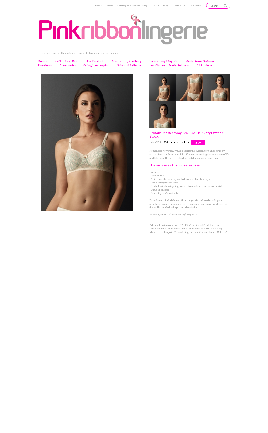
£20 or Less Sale (66, 61)
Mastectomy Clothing (126, 61)
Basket (195, 5)
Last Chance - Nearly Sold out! (169, 65)
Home (98, 5)
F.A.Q (155, 5)
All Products (204, 65)
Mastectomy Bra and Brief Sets (199, 228)
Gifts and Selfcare (129, 65)
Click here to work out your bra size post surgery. (175, 164)
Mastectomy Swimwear (201, 61)
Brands (43, 61)
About (109, 5)
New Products (94, 61)
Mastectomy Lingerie (163, 61)
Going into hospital (96, 65)
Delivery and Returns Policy (132, 5)
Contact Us (179, 5)
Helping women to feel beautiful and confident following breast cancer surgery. (79, 53)
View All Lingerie (183, 232)
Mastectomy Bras (171, 228)
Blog (165, 5)
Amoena (155, 228)
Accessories (68, 65)
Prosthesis (45, 65)
